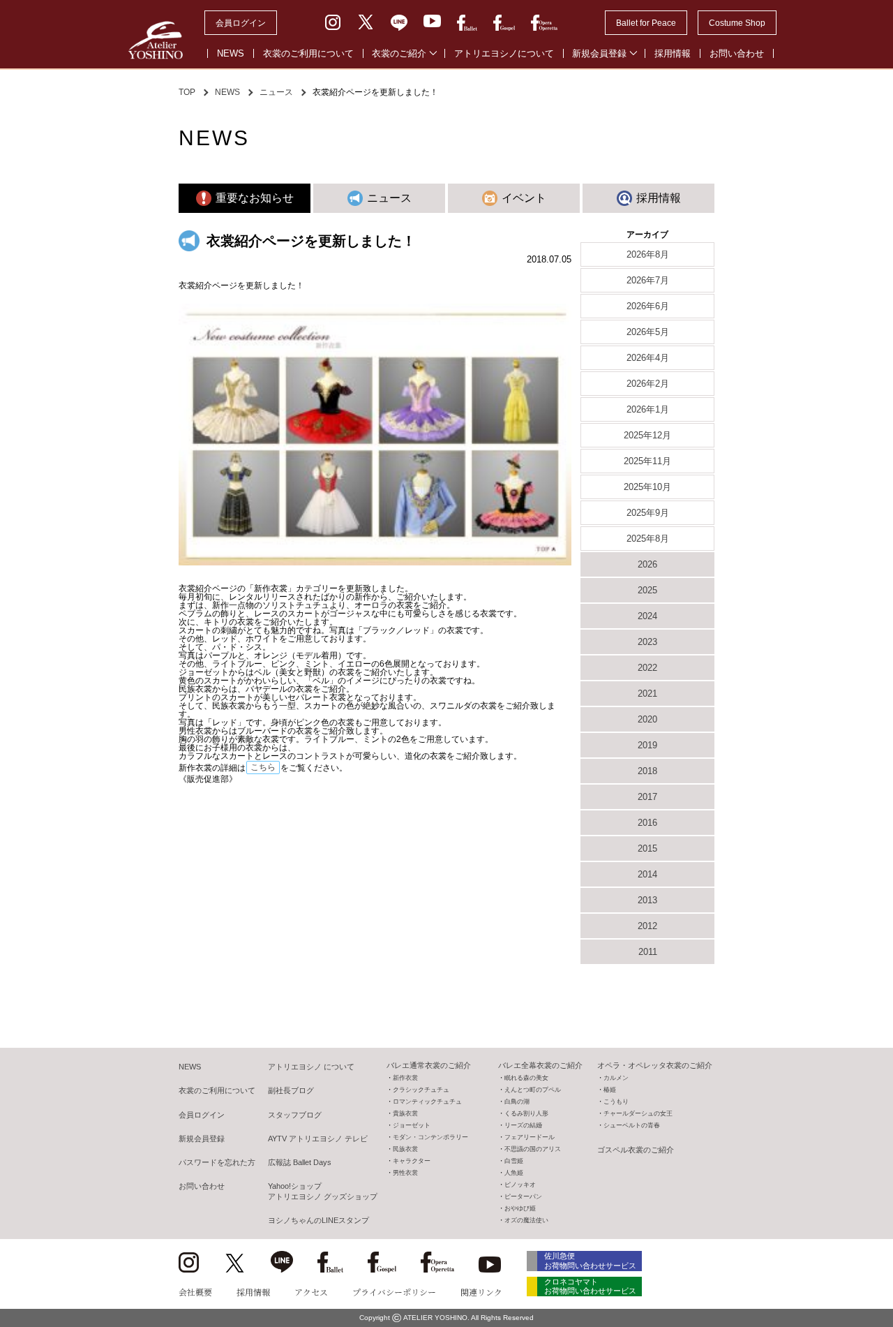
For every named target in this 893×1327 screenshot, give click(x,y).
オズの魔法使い (526, 1220)
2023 (647, 642)
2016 (647, 822)
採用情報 (672, 53)
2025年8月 (647, 538)
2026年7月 (647, 280)
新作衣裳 (405, 1077)
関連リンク (481, 1292)
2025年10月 (647, 487)
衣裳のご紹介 (399, 53)
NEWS (230, 53)
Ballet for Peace (646, 23)
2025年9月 (647, 512)
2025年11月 (647, 461)
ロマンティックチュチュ (427, 1101)
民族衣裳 (405, 1149)
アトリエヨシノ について (311, 1066)
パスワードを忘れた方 (217, 1162)
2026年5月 (647, 332)
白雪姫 (513, 1160)
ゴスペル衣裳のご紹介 (635, 1150)
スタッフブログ (295, 1115)
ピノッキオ (520, 1184)
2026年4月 (647, 358)
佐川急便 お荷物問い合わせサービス (590, 1260)
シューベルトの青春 (631, 1125)
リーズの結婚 (523, 1125)
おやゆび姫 (520, 1208)
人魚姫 (513, 1172)
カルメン (616, 1077)
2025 (647, 590)
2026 (647, 564)
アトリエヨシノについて (504, 53)
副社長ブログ (291, 1090)
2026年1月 (647, 409)
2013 (647, 900)
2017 (647, 797)
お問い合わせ (737, 53)
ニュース (276, 92)
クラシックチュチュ (421, 1089)
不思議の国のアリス (532, 1149)
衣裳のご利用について (308, 53)
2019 (647, 745)
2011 (647, 952)
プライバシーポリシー (394, 1292)
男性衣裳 (405, 1172)
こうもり (616, 1101)
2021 (647, 693)
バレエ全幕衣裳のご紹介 (540, 1065)
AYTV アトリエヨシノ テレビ (318, 1138)
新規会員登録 (599, 53)
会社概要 (195, 1292)
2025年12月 (647, 435)
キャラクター (411, 1160)
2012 (647, 926)
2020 (647, 719)
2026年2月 (647, 383)
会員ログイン (241, 23)
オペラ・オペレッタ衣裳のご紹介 (654, 1065)
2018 (647, 771)
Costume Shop (737, 23)
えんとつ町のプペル (532, 1089)
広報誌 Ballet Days (299, 1162)
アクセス (311, 1292)
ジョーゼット (411, 1125)
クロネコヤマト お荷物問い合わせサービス (590, 1286)
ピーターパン (523, 1196)
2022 (647, 667)
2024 (647, 616)
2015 (647, 848)
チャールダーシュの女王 (638, 1113)
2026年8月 (647, 254)
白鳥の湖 (517, 1101)
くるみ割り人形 (526, 1113)
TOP (187, 92)
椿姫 (609, 1089)
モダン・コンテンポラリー (430, 1137)
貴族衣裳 (405, 1113)
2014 (647, 874)
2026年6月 (647, 306)
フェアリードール (529, 1137)
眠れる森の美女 (526, 1077)
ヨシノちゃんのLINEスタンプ (318, 1220)
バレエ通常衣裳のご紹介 (429, 1065)
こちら (263, 767)
